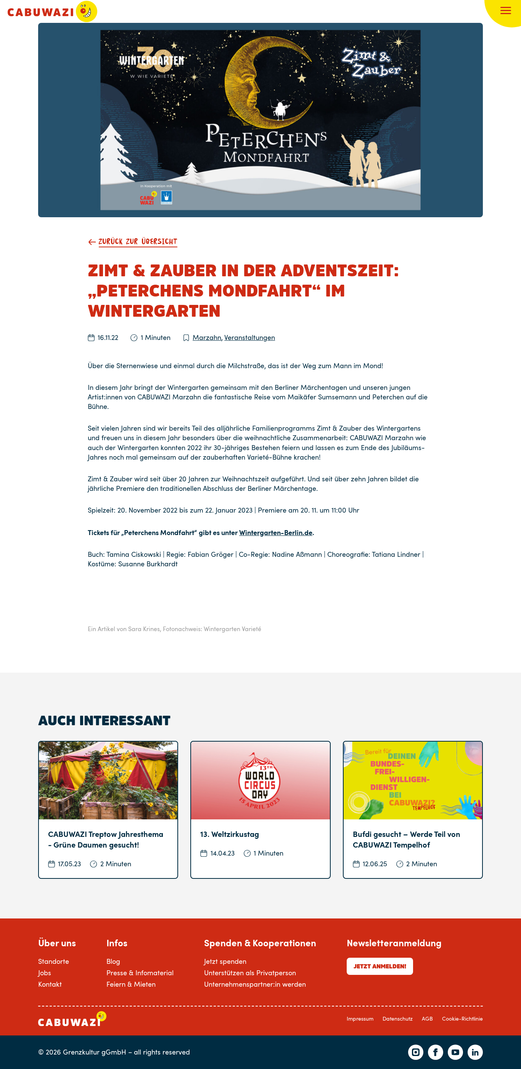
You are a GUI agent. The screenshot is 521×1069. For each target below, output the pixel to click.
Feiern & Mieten (131, 984)
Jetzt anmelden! (380, 966)
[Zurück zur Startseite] (52, 11)
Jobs (44, 972)
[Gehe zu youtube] (455, 1052)
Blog (113, 961)
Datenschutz (398, 1018)
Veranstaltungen (249, 337)
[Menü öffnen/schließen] (505, 11)
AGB (427, 1018)
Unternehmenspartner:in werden (255, 984)
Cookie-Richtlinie (462, 1018)
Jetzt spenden (225, 961)
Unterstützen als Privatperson (250, 972)
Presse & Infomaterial (140, 972)
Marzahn (208, 337)
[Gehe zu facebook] (435, 1052)
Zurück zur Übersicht (138, 242)
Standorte (53, 961)
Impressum (360, 1018)
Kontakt (50, 984)
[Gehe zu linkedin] (475, 1052)
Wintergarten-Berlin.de (275, 532)
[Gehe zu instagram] (415, 1052)
